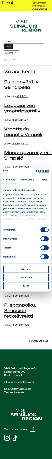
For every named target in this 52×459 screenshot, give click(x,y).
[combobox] (11, 52)
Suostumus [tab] (9, 179)
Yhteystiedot (38, 5)
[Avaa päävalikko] (10, 60)
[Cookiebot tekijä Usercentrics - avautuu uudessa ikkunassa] (37, 172)
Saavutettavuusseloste (17, 388)
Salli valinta (26, 277)
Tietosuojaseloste (14, 392)
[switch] (44, 238)
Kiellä (26, 285)
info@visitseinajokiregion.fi (19, 382)
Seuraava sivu (38, 341)
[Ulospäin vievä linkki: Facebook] (3, 2)
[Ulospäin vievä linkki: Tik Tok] (12, 2)
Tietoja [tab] (43, 179)
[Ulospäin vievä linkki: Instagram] (8, 2)
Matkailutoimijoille (41, 8)
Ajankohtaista (39, 2)
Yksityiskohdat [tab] (26, 179)
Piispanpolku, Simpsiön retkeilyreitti (20, 310)
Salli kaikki (26, 269)
